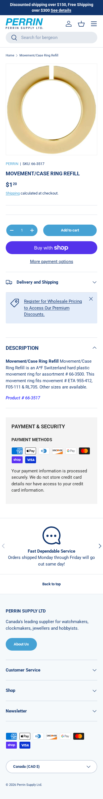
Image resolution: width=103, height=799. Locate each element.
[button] (81, 23)
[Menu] (94, 23)
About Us (21, 644)
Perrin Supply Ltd (29, 785)
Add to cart (70, 230)
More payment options (51, 261)
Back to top (51, 584)
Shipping (13, 193)
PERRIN (12, 164)
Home (10, 55)
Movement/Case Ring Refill (38, 55)
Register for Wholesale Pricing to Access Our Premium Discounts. (53, 308)
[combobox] (51, 37)
